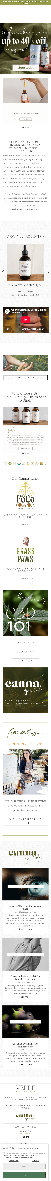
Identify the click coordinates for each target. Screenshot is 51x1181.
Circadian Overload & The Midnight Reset (25, 1045)
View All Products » (25, 236)
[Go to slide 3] (28, 127)
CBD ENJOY (25, 651)
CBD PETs (25, 660)
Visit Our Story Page (25, 377)
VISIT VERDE (25, 1143)
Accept (24, 1175)
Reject (24, 1166)
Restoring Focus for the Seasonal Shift (25, 907)
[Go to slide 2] (25, 127)
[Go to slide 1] (23, 127)
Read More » (25, 929)
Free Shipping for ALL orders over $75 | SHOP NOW (25, 2)
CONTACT (38, 1105)
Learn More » (25, 524)
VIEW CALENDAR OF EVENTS (25, 821)
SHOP (7, 1105)
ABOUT (28, 1105)
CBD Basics (25, 642)
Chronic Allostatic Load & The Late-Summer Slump (26, 977)
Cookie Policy (14, 1161)
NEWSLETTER (17, 1105)
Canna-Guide (31, 912)
